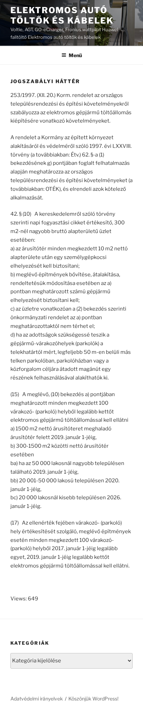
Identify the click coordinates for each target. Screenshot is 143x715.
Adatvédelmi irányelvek (36, 698)
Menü (75, 55)
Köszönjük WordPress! (93, 698)
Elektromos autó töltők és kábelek (61, 15)
